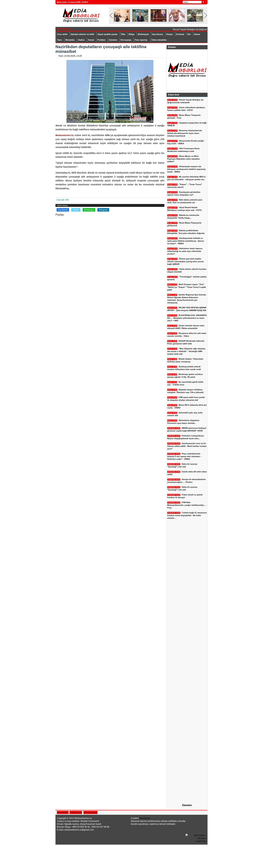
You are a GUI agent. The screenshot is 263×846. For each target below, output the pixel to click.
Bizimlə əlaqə (90, 812)
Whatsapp (89, 210)
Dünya (169, 34)
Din (189, 34)
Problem (101, 40)
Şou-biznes (157, 34)
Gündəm (113, 40)
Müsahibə (70, 40)
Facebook (63, 210)
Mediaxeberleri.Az (64, 135)
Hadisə (81, 40)
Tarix (59, 40)
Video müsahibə (159, 40)
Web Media (144, 818)
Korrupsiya (126, 40)
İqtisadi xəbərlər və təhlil (82, 34)
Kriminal (180, 34)
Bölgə (131, 34)
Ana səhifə (62, 34)
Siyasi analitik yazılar (108, 34)
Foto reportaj (141, 40)
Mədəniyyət (143, 34)
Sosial (91, 40)
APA (107, 135)
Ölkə (123, 34)
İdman (197, 34)
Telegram (103, 210)
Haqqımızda (76, 812)
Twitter (76, 210)
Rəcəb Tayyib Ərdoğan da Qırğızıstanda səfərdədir (192, 29)
